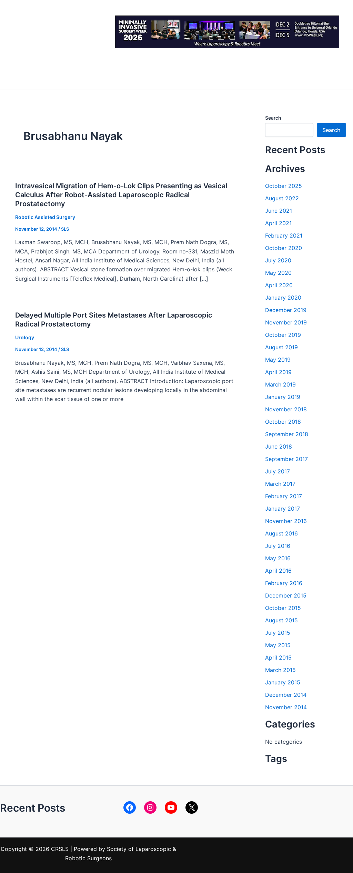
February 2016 (283, 583)
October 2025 (283, 185)
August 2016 (281, 533)
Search (273, 118)
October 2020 (283, 247)
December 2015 (285, 595)
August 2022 (282, 198)
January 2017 (282, 508)
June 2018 (278, 446)
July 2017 (277, 471)
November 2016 (286, 521)
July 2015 (277, 632)
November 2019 (286, 322)
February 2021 (283, 235)
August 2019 (281, 347)
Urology (24, 337)
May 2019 (278, 359)
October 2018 (283, 421)
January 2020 (283, 297)
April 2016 (278, 570)
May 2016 (278, 558)
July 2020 (278, 260)
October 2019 (283, 334)
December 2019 (285, 310)
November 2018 (286, 409)
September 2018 (286, 434)
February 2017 (283, 496)
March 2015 (280, 669)
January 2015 (282, 682)
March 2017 (280, 483)
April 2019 (278, 372)
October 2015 (283, 607)
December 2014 (285, 694)
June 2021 (278, 210)
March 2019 (280, 384)
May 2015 (278, 645)
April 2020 (279, 285)
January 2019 (282, 396)
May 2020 (278, 272)
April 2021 (278, 223)
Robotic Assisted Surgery (45, 217)
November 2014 (286, 707)
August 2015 (281, 620)
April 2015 (278, 657)
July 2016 (277, 545)
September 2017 (286, 458)
